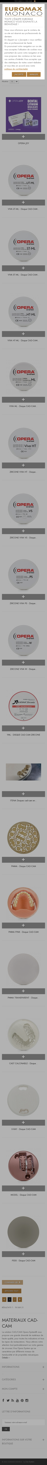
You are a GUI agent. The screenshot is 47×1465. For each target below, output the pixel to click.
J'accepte (19, 74)
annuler (34, 74)
